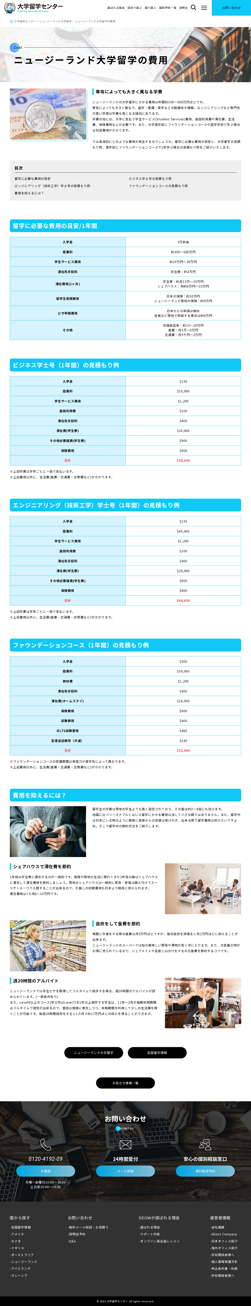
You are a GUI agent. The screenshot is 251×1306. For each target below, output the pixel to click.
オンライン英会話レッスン (160, 1241)
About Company (224, 1234)
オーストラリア (22, 1255)
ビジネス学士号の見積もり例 (150, 178)
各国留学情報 (21, 1227)
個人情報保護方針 (224, 1261)
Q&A (72, 1241)
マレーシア (19, 1275)
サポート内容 (150, 1234)
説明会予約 (77, 1234)
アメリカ (17, 1234)
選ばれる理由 (116, 8)
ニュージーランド (24, 1261)
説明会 (183, 8)
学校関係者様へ (222, 1255)
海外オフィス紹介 (224, 1248)
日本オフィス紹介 (224, 1241)
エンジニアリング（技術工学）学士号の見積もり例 (52, 185)
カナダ (16, 1241)
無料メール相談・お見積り (89, 1227)
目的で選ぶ (134, 8)
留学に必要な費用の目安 (33, 178)
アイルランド (21, 1268)
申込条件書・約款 (224, 1268)
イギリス (17, 1248)
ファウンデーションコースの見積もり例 (158, 185)
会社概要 (218, 1227)
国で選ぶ (150, 8)
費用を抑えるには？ (29, 193)
